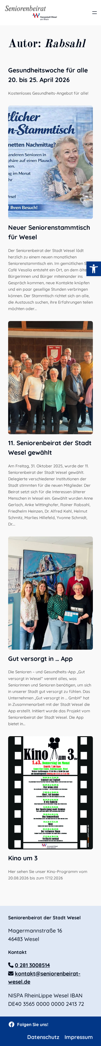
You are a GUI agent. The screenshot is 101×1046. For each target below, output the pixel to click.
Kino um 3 (23, 858)
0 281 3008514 (32, 965)
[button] (93, 269)
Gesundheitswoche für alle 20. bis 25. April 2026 (48, 75)
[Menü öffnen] (94, 12)
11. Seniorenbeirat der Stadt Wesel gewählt (49, 447)
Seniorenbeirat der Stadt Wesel (44, 917)
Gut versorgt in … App (40, 658)
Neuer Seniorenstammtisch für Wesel (49, 232)
